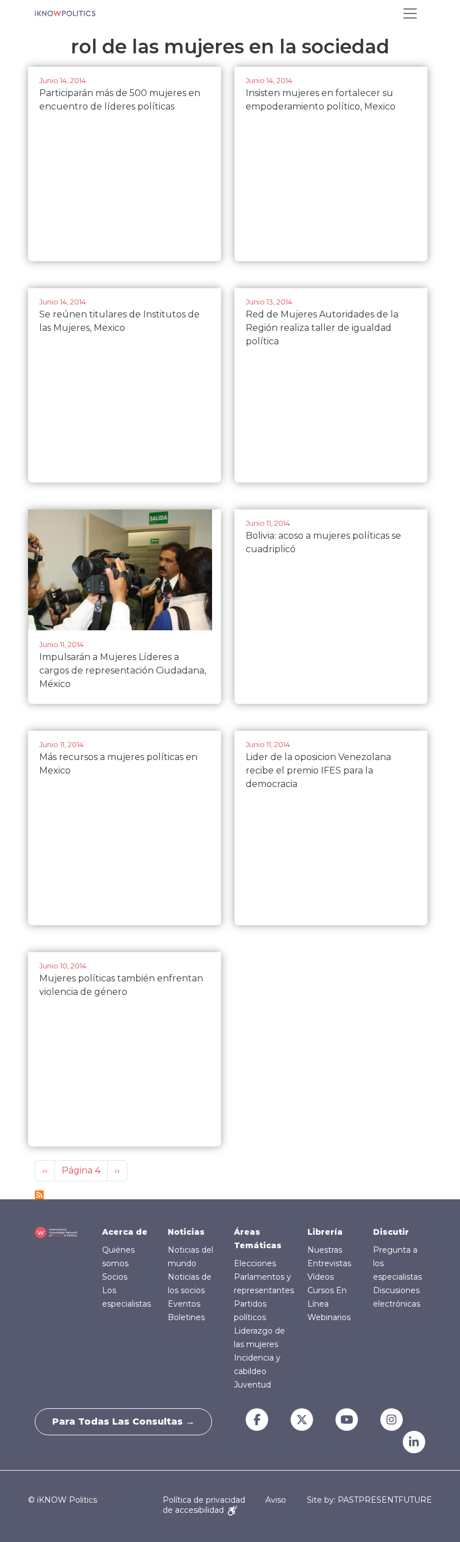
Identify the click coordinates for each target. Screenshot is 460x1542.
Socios (114, 1277)
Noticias (186, 1232)
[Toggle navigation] (410, 13)
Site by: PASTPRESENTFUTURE (369, 1500)
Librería (325, 1232)
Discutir (391, 1232)
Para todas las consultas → (123, 1421)
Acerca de (125, 1232)
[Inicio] (65, 13)
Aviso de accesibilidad (224, 1504)
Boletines (186, 1317)
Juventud (252, 1385)
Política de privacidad (204, 1500)
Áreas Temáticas (258, 1238)
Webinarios (329, 1317)
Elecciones (255, 1263)
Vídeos (320, 1277)
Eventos (184, 1304)
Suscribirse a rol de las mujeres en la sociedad (39, 1194)
